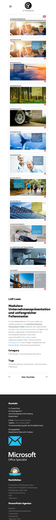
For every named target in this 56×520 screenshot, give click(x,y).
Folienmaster (26, 337)
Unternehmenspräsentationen (19, 511)
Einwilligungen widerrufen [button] (17, 490)
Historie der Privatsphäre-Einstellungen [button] (22, 487)
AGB (10, 495)
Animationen (13, 516)
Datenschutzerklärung (16, 493)
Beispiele (11, 508)
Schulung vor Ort (14, 342)
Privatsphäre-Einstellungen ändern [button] (21, 485)
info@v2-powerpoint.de (22, 420)
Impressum (12, 498)
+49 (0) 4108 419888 (22, 423)
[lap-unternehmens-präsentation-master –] (28, 25)
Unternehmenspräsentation (26, 329)
